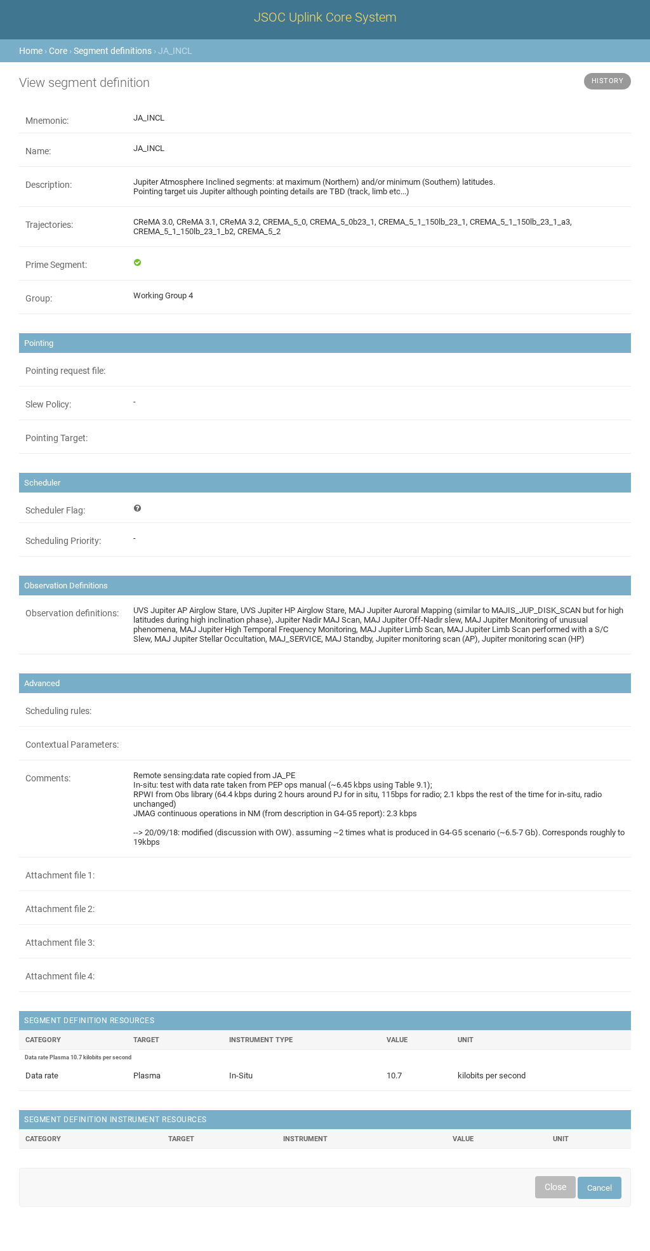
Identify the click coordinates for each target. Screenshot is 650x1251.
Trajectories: (49, 225)
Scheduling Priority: (63, 541)
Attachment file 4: (60, 976)
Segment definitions (113, 51)
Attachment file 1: (60, 875)
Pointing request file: (65, 371)
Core (58, 51)
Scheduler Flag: (55, 510)
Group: (38, 298)
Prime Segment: (56, 265)
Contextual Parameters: (72, 744)
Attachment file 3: (60, 942)
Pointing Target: (56, 438)
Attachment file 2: (60, 909)
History (608, 81)
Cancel (599, 1188)
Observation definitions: (72, 613)
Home (31, 51)
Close (555, 1187)
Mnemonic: (47, 121)
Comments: (47, 778)
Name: (38, 151)
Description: (48, 185)
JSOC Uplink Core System (325, 17)
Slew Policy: (48, 404)
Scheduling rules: (58, 711)
